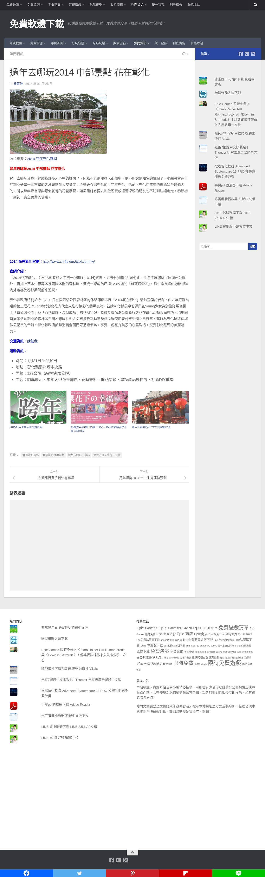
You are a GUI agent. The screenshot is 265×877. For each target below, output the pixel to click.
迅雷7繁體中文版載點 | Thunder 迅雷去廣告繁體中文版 (236, 152)
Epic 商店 (185, 634)
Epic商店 (201, 634)
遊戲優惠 (239, 657)
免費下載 (143, 651)
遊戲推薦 (143, 664)
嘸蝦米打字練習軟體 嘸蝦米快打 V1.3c (69, 669)
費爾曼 (18, 83)
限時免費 (183, 663)
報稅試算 (232, 652)
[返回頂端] (132, 852)
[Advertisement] (99, 231)
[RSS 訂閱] (253, 53)
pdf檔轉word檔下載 (174, 645)
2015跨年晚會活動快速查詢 (26, 427)
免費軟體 (13, 4)
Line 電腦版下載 (151, 645)
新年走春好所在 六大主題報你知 (151, 427)
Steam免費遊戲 (243, 645)
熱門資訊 (137, 4)
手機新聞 (54, 4)
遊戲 (222, 657)
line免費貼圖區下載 (148, 639)
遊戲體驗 (156, 664)
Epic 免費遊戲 (166, 634)
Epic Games (147, 628)
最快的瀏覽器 (200, 657)
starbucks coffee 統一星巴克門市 (217, 645)
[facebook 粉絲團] (240, 53)
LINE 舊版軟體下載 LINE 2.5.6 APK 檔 (69, 727)
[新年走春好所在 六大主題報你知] (160, 407)
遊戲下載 (229, 657)
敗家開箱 (116, 4)
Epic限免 (214, 634)
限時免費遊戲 (224, 663)
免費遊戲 (160, 651)
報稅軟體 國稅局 (245, 652)
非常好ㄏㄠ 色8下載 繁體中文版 (64, 628)
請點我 (32, 341)
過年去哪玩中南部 (79, 454)
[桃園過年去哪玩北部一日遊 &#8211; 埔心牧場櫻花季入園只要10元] (99, 407)
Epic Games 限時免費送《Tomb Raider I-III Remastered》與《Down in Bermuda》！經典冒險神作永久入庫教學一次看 (236, 114)
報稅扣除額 (221, 652)
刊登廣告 (176, 4)
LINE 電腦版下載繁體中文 (233, 226)
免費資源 (33, 4)
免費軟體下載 (37, 24)
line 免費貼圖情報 (224, 640)
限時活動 (247, 664)
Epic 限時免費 (245, 634)
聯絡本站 (194, 4)
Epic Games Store (175, 628)
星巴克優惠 (185, 657)
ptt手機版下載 (192, 646)
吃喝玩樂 (96, 4)
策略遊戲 (214, 657)
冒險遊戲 (189, 652)
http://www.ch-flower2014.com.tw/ (69, 262)
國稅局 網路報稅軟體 (205, 652)
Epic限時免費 (228, 634)
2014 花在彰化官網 (42, 159)
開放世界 (167, 664)
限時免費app (201, 664)
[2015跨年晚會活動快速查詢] (38, 407)
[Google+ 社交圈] (246, 53)
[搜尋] (255, 5)
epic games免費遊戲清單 (221, 627)
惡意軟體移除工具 (148, 657)
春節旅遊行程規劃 (53, 454)
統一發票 (158, 4)
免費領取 (176, 651)
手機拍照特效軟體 (170, 657)
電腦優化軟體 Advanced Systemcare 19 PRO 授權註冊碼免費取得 (235, 171)
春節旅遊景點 (31, 454)
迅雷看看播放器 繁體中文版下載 (64, 716)
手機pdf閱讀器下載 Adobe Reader (65, 704)
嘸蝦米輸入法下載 (228, 93)
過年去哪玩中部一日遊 (107, 454)
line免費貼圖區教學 (171, 640)
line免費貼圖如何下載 (198, 639)
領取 (138, 670)
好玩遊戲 (75, 4)
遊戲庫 (247, 657)
